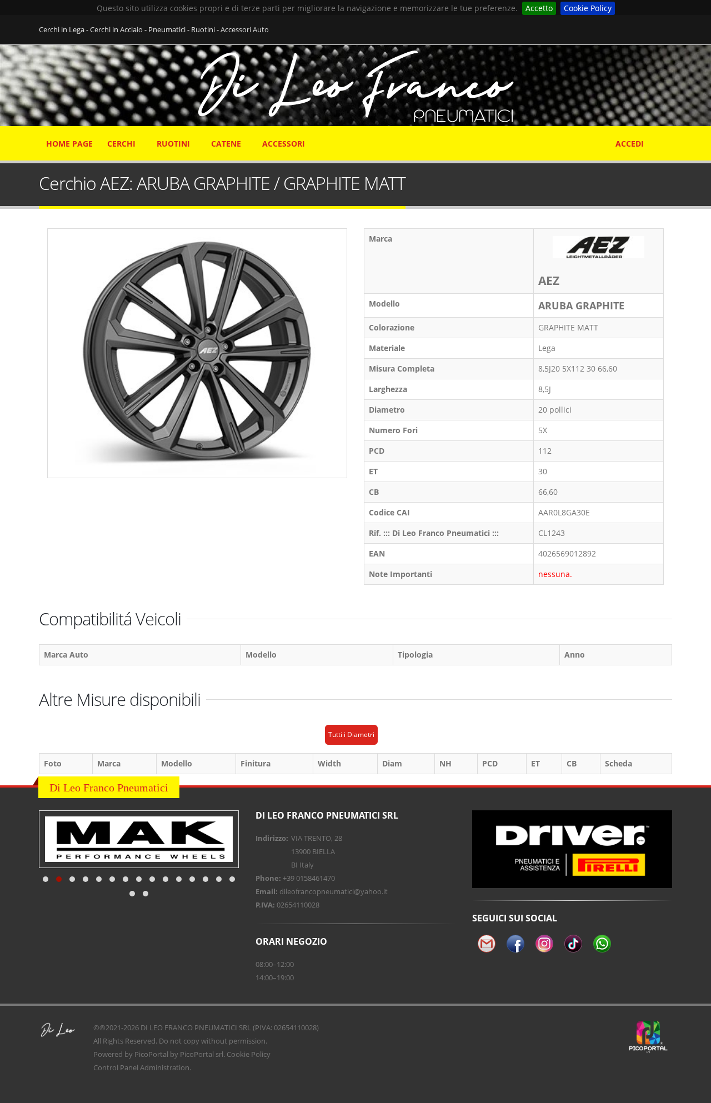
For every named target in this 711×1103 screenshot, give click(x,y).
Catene (226, 143)
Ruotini (173, 143)
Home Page (69, 143)
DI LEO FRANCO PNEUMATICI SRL (196, 1027)
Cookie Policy (588, 8)
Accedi (629, 143)
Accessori (283, 143)
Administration (164, 1067)
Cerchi (121, 143)
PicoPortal (151, 1054)
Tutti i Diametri (351, 734)
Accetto (539, 8)
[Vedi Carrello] (665, 138)
